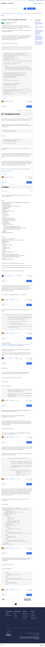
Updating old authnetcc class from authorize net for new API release (39, 43)
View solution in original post (7, 171)
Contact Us (25, 615)
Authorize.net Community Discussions (17, 13)
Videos (15, 615)
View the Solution (7, 23)
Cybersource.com (26, 613)
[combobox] (17, 9)
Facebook (32, 615)
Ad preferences (35, 634)
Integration (25, 13)
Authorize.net (31, 633)
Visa (26, 633)
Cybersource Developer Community (3, 3)
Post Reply (27, 599)
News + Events (25, 616)
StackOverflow (33, 618)
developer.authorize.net (31, 0)
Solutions (15, 616)
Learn (15, 613)
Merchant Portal (8, 615)
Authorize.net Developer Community (7, 13)
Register (7, 613)
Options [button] (2, 15)
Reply (29, 106)
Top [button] (2, 644)
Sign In (41, 3)
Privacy (37, 633)
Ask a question (31, 8)
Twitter (32, 613)
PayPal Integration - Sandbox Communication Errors (39, 23)
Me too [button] (4, 98)
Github (32, 616)
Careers (24, 618)
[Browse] (43, 3)
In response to (16, 299)
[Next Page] (19, 604)
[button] (3, 106)
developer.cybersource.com (40, 0)
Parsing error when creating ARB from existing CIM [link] (35, 13)
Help (36, 3)
